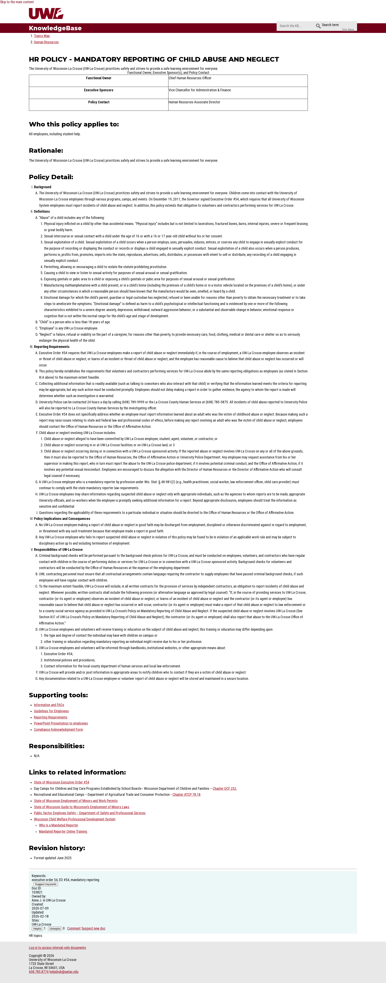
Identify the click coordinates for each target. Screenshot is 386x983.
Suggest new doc (93, 928)
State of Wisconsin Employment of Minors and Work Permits (76, 801)
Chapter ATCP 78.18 (186, 795)
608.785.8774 (39, 972)
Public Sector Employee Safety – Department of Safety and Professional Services (90, 813)
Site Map (348, 30)
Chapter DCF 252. (225, 789)
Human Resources (46, 42)
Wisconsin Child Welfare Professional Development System (74, 819)
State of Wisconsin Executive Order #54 (61, 782)
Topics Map (42, 36)
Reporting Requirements (50, 717)
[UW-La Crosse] (56, 13)
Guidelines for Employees (51, 711)
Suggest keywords (45, 884)
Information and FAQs (49, 705)
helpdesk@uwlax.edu (63, 972)
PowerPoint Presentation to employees (61, 723)
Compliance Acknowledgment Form (58, 730)
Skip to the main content (17, 2)
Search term (330, 25)
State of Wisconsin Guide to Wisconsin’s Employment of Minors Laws (81, 807)
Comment (74, 928)
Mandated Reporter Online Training (63, 832)
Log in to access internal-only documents (57, 948)
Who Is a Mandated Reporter (58, 825)
